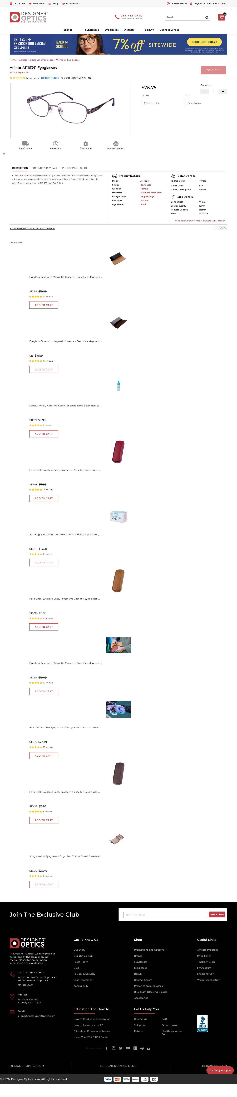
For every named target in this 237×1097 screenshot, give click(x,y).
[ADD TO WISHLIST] (4, 154)
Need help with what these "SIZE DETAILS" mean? (200, 220)
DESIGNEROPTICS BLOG (118, 1065)
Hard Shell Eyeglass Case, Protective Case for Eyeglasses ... (64, 470)
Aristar (23, 60)
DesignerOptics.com (25, 1079)
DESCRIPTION (20, 168)
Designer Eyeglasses (41, 60)
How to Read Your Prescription (92, 1019)
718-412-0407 (132, 16)
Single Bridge (147, 196)
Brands (138, 955)
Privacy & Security (84, 973)
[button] (18, 78)
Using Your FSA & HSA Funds (91, 1037)
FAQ (164, 1019)
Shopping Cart (205, 973)
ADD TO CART (44, 305)
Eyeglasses (140, 967)
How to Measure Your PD (89, 1025)
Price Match (204, 955)
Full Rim (144, 200)
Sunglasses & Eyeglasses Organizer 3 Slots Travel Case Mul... (65, 856)
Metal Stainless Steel (151, 192)
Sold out (213, 70)
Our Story (79, 949)
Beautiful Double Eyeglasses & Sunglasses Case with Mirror (65, 727)
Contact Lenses (169, 29)
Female (144, 188)
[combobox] (187, 17)
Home (13, 60)
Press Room (81, 961)
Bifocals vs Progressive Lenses (92, 1031)
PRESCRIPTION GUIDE (75, 168)
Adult (143, 204)
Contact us (140, 1019)
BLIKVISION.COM (214, 1065)
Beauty (149, 29)
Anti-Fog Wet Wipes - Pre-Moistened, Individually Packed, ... (65, 534)
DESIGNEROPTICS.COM (27, 1065)
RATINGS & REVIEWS (45, 168)
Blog (76, 967)
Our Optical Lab (83, 955)
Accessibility (81, 985)
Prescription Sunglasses (148, 985)
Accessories (141, 997)
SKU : (63, 78)
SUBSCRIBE (217, 914)
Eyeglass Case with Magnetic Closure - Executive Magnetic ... (65, 277)
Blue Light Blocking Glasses (151, 991)
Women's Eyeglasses (68, 60)
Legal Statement (84, 980)
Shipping (139, 1025)
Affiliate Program (207, 949)
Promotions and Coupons (149, 949)
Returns (138, 1031)
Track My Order (206, 961)
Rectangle (145, 184)
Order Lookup (170, 1025)
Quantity (205, 85)
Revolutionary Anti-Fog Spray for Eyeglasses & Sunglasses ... (65, 405)
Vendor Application (208, 980)
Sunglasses (140, 961)
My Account (204, 967)
